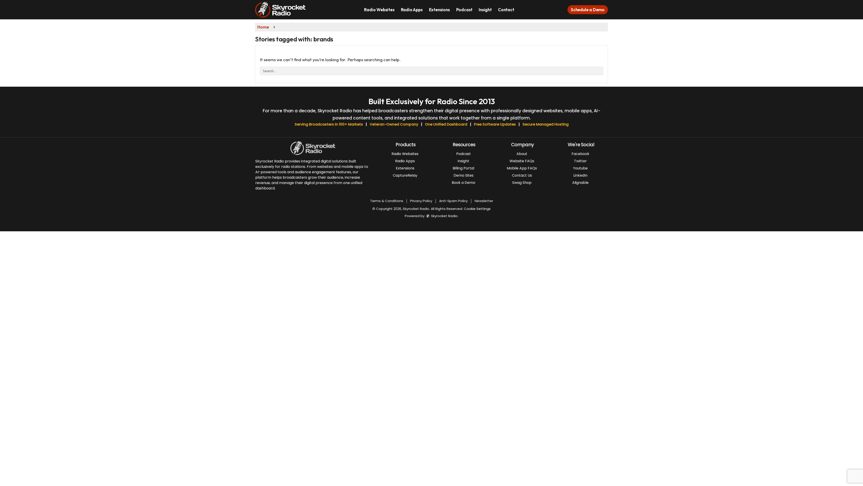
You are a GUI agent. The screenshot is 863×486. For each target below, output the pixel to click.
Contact (506, 9)
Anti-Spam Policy (453, 200)
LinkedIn (580, 175)
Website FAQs (521, 161)
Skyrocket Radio (444, 216)
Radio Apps (412, 9)
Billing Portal (463, 168)
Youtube (580, 168)
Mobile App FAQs (522, 168)
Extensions (439, 9)
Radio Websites (379, 9)
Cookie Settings (477, 208)
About (521, 153)
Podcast (464, 9)
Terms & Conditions (386, 200)
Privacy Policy (421, 200)
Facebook (580, 153)
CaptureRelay (405, 175)
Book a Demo (463, 182)
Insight (485, 9)
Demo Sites (464, 175)
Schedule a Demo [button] (588, 9)
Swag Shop (522, 182)
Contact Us (522, 175)
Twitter (580, 161)
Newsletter (484, 200)
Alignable (580, 182)
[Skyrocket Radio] (283, 9)
